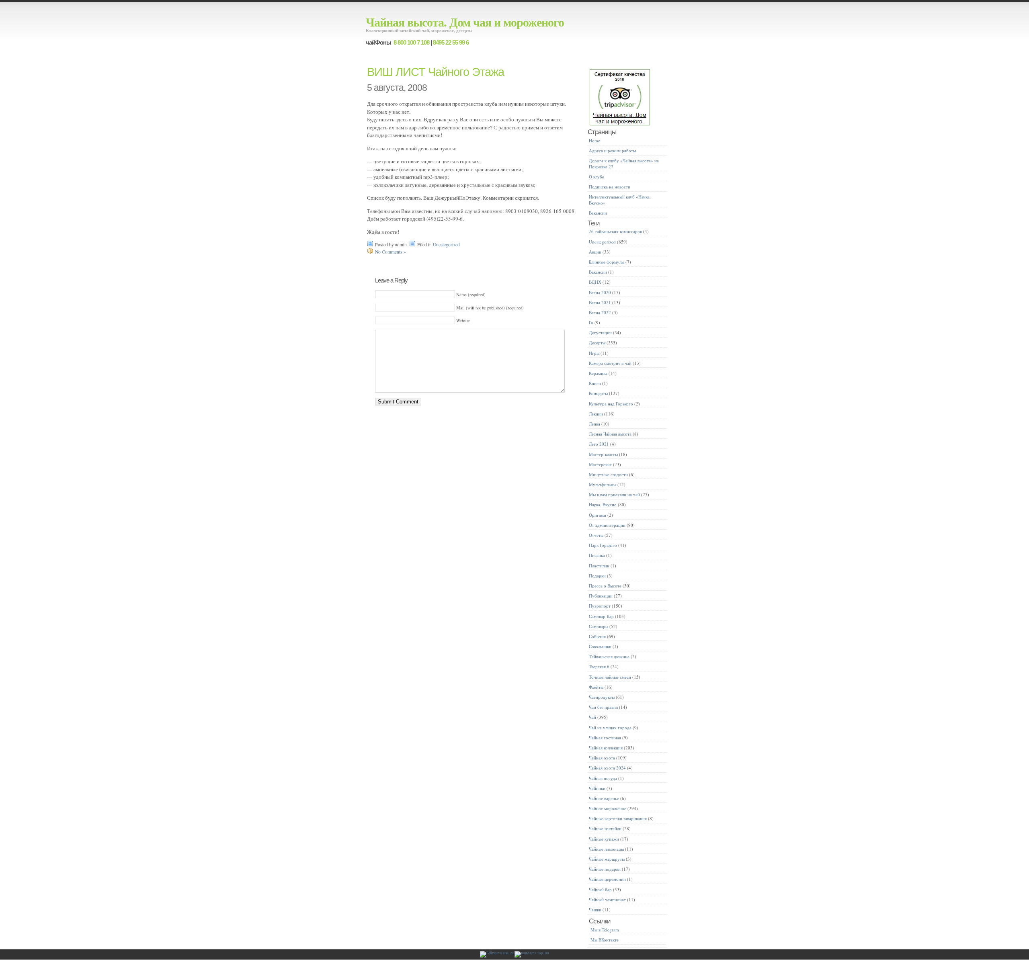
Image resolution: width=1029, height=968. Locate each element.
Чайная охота (602, 758)
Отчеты (596, 535)
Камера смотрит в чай (610, 363)
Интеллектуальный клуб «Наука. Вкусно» (620, 199)
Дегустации (600, 332)
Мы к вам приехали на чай (614, 494)
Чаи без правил (603, 707)
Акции (595, 252)
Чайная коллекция (606, 748)
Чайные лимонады (606, 849)
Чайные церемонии (607, 879)
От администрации (607, 525)
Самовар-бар (601, 616)
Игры (594, 353)
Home (594, 140)
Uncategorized (446, 244)
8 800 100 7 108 (410, 42)
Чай (592, 717)
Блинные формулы (606, 262)
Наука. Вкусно (603, 504)
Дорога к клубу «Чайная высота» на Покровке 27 (624, 163)
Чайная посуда (603, 778)
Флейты (596, 687)
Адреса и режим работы (612, 150)
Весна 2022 (600, 312)
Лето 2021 (599, 444)
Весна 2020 (600, 292)
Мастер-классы (603, 454)
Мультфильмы (602, 484)
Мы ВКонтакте (604, 940)
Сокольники (600, 646)
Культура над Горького (611, 404)
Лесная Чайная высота (610, 434)
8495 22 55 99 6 (451, 42)
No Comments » (390, 252)
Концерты (598, 393)
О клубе (596, 177)
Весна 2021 (600, 302)
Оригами (597, 515)
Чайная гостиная (605, 738)
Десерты (597, 343)
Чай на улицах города (610, 727)
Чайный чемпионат (607, 899)
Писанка (597, 555)
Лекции (596, 414)
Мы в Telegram (604, 930)
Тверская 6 (599, 666)
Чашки (595, 910)
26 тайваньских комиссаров (615, 231)
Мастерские (600, 464)
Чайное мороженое (607, 808)
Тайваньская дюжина (609, 656)
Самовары (598, 626)
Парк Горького (603, 545)
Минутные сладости (608, 474)
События (597, 636)
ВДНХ (595, 282)
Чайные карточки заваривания (618, 818)
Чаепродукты (602, 697)
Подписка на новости (609, 187)
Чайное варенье (604, 798)
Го (591, 322)
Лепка (594, 424)
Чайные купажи (604, 839)
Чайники (597, 788)
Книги (595, 383)
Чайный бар (600, 889)
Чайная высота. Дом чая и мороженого (465, 22)
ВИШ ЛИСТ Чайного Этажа (435, 71)
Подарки (597, 576)
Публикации (601, 596)
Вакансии (598, 213)
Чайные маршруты (607, 859)
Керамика (598, 373)
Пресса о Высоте (605, 586)
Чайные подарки (605, 869)
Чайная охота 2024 (607, 768)
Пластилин (599, 566)
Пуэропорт (600, 606)
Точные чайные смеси (610, 677)
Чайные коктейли (605, 828)
